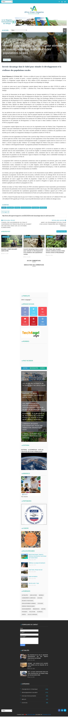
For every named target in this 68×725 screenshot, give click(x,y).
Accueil (6, 30)
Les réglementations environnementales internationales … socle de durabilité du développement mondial (33, 407)
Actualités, (7, 57)
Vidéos (42, 368)
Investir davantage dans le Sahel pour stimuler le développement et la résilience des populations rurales (33, 251)
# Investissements (25, 207)
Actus (25, 368)
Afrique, (12, 57)
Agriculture (6, 236)
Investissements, (18, 57)
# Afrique (17, 207)
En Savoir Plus (62, 231)
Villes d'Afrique (32, 614)
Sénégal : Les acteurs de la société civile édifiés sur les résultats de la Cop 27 (38, 665)
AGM (3, 205)
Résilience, (31, 57)
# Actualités (10, 207)
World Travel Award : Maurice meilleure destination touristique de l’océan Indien (37, 556)
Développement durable (29, 603)
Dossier (40, 598)
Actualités (27, 236)
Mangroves (36, 609)
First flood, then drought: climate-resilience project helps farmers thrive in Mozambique (55, 250)
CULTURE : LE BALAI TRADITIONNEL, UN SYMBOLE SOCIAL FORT (33, 395)
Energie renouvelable (28, 606)
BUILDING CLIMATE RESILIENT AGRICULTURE (9, 250)
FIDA (7, 205)
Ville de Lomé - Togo (34, 583)
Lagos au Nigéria (33, 576)
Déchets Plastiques (27, 600)
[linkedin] (62, 1)
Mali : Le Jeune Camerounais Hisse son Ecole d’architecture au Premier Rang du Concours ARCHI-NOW (38, 673)
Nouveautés (34, 368)
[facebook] (59, 1)
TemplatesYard (31, 714)
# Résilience (43, 207)
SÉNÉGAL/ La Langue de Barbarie (37, 563)
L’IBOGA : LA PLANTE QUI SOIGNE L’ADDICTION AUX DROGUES (31, 436)
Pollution (32, 611)
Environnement (26, 609)
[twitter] (65, 1)
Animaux (41, 595)
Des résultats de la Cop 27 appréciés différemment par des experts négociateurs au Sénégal (38, 656)
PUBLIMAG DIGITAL (47, 714)
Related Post (6, 231)
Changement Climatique (28, 598)
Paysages (24, 611)
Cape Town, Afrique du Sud (35, 569)
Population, (26, 57)
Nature (43, 609)
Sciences (39, 611)
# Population (35, 207)
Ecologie (40, 603)
